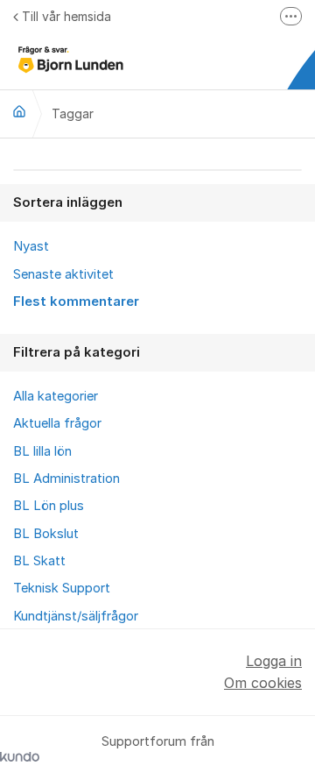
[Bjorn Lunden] (19, 111)
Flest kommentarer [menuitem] (76, 301)
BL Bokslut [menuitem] (46, 534)
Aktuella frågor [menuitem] (57, 423)
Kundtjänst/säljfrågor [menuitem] (75, 616)
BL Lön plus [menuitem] (48, 506)
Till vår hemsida (66, 16)
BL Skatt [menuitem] (39, 561)
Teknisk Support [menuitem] (61, 588)
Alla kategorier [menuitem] (55, 396)
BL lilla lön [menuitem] (42, 451)
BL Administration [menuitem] (66, 478)
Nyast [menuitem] (31, 246)
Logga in (274, 661)
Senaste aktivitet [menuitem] (63, 274)
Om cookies (263, 682)
